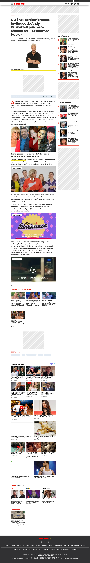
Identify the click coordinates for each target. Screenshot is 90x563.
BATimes (83, 545)
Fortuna (32, 545)
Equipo (53, 549)
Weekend (51, 545)
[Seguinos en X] (78, 4)
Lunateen (76, 545)
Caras (13, 545)
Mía (72, 545)
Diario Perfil (7, 545)
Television (47, 355)
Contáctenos (36, 549)
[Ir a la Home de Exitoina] (20, 4)
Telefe (40, 355)
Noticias (19, 545)
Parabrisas (44, 545)
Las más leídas (63, 36)
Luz (68, 545)
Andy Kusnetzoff (15, 355)
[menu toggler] (12, 3)
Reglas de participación (63, 549)
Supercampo (58, 545)
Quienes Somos (26, 549)
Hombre (38, 545)
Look (65, 545)
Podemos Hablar (31, 355)
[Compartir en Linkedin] (51, 97)
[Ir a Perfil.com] (76, 1)
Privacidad (45, 549)
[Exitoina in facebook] (75, 4)
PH (23, 355)
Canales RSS (17, 549)
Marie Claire (26, 545)
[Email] (54, 97)
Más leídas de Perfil (65, 103)
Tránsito (74, 549)
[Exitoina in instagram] (72, 4)
